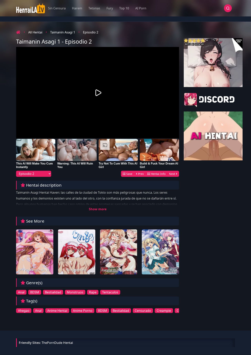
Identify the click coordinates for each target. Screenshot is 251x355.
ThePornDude (52, 343)
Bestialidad (53, 292)
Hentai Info (158, 174)
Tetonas (94, 8)
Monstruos (75, 292)
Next (172, 174)
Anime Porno (82, 310)
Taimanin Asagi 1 (62, 32)
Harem (77, 8)
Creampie (164, 310)
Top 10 (124, 8)
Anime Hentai (57, 310)
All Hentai (35, 32)
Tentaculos (110, 292)
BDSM (34, 292)
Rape (92, 292)
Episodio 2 (90, 32)
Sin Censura (57, 8)
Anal (21, 292)
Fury (109, 8)
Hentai (68, 343)
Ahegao (23, 310)
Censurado (143, 310)
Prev (140, 174)
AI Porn (140, 8)
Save (129, 174)
